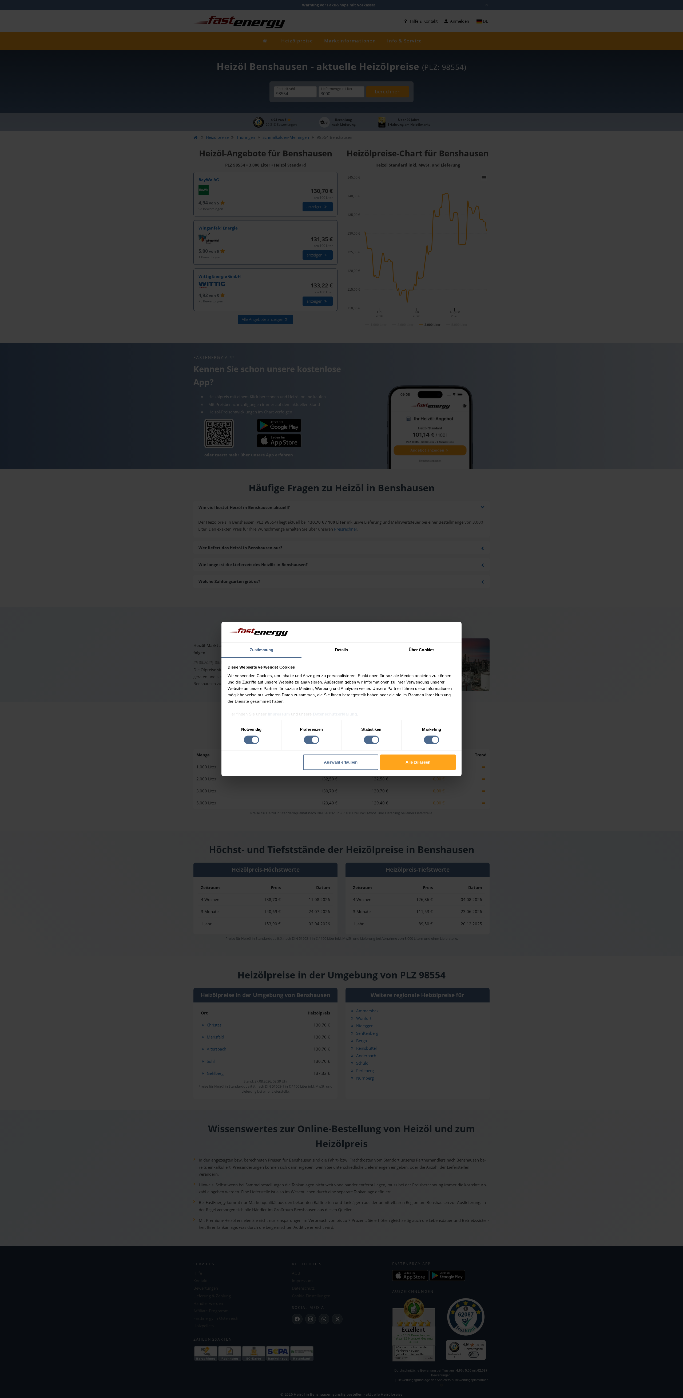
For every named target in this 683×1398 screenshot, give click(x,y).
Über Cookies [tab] (421, 649)
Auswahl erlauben (341, 762)
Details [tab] (341, 649)
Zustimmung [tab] (261, 649)
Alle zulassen (418, 762)
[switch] (311, 740)
